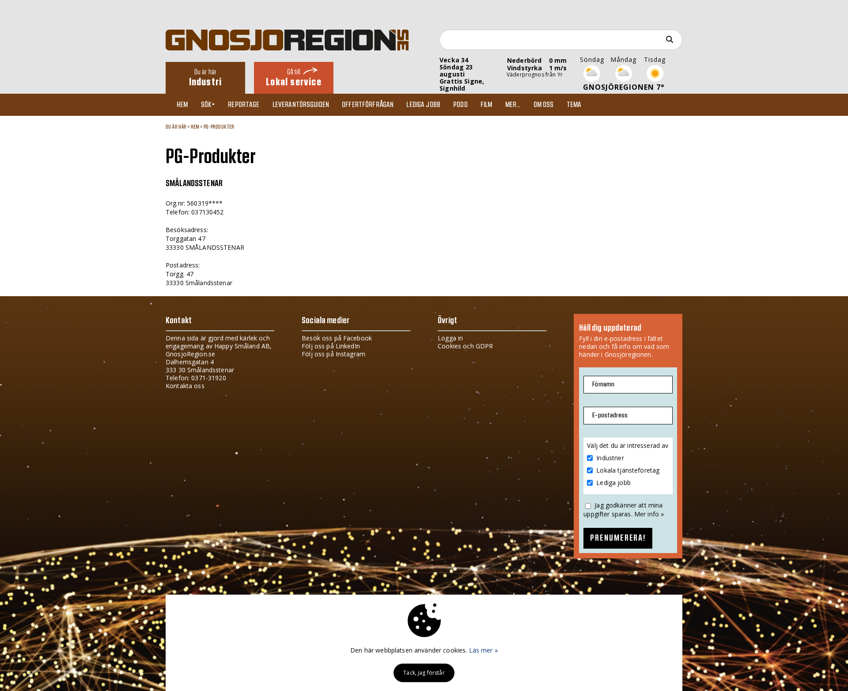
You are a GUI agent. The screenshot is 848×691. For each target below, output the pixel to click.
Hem (182, 104)
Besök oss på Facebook (337, 338)
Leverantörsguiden (301, 104)
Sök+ (208, 104)
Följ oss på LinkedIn (331, 346)
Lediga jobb (423, 104)
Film (486, 104)
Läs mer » (483, 650)
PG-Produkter (219, 127)
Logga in (450, 338)
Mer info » (649, 514)
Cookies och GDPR (465, 346)
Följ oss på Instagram (333, 354)
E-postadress (610, 415)
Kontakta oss (185, 386)
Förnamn (603, 384)
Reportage (243, 104)
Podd (460, 104)
